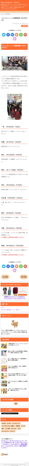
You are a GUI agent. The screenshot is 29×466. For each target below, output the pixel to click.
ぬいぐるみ (13, 428)
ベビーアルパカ (5, 431)
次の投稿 (5, 276)
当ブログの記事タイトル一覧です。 (11, 309)
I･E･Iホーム (4, 440)
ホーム (3, 307)
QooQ (17, 465)
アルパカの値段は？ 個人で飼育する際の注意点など (17, 367)
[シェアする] (8, 34)
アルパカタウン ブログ (10, 2)
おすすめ (9, 423)
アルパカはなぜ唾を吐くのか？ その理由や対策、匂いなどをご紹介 (17, 374)
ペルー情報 (7, 428)
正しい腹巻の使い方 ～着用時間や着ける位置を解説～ (17, 359)
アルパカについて (16, 423)
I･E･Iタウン (6, 444)
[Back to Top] (27, 463)
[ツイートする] (3, 34)
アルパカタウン (15, 444)
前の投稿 (23, 276)
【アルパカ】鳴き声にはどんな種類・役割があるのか (17, 389)
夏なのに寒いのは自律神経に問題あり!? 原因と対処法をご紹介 (18, 351)
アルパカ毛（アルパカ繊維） (8, 426)
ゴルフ (19, 428)
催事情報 (24, 25)
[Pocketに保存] (16, 34)
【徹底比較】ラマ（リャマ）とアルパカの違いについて (18, 344)
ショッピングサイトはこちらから (9, 8)
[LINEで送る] (21, 34)
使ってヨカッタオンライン (20, 442)
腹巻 (3, 428)
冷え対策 (4, 423)
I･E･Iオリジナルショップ (16, 440)
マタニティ (12, 431)
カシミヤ (23, 426)
